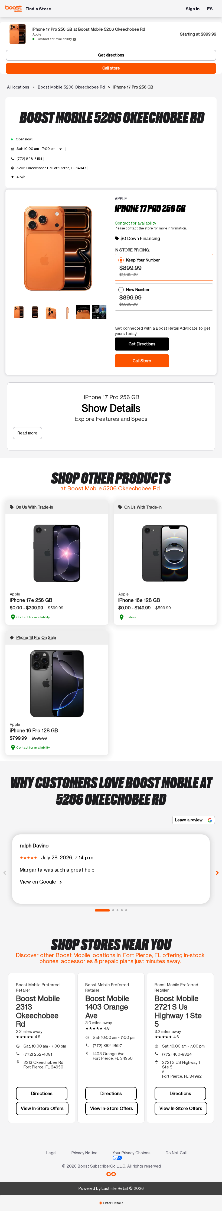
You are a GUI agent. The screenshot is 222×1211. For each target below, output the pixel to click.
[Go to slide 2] (113, 910)
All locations (18, 87)
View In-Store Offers (42, 1108)
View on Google (42, 882)
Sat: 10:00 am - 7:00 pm (40, 149)
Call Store (142, 360)
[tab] (111, 1203)
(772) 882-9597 (107, 1045)
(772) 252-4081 (38, 1054)
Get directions (111, 55)
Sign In (193, 8)
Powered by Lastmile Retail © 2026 (111, 1188)
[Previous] (4, 872)
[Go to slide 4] (122, 910)
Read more (27, 433)
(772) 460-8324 (177, 1054)
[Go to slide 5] (126, 910)
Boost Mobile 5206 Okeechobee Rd (71, 87)
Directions (42, 1093)
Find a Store (38, 8)
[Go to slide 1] (102, 910)
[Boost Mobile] (13, 8)
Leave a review (189, 820)
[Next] (217, 872)
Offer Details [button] (111, 1203)
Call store (111, 68)
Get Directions (142, 344)
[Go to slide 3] (117, 910)
